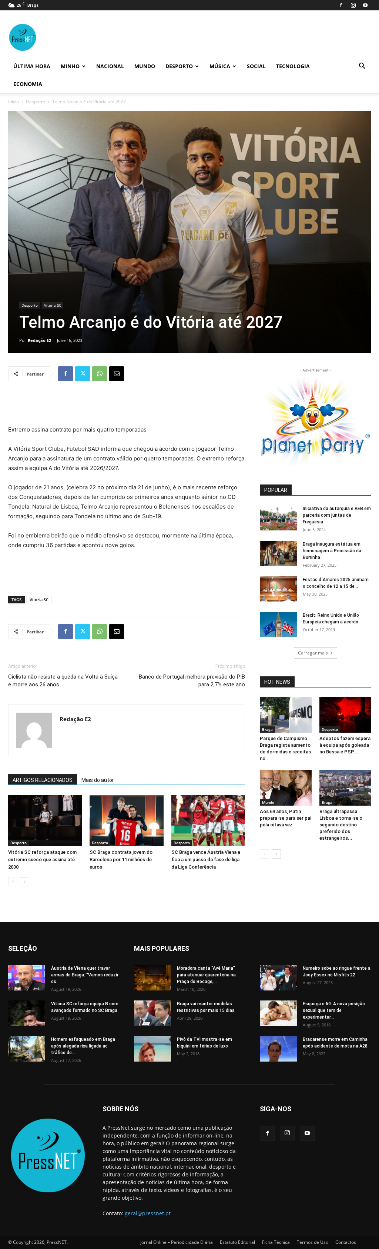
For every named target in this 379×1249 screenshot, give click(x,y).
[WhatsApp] (99, 373)
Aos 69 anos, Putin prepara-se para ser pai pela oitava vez (285, 818)
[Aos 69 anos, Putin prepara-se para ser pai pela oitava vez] (286, 788)
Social (256, 66)
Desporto (179, 66)
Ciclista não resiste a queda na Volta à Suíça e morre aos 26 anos (63, 680)
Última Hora (31, 66)
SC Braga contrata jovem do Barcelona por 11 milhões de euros (121, 859)
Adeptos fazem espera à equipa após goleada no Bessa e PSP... (344, 745)
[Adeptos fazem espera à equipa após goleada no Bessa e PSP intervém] (345, 715)
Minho (70, 66)
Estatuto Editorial (237, 1242)
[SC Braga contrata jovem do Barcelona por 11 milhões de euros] (126, 820)
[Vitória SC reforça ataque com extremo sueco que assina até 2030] (45, 820)
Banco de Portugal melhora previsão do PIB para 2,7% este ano (192, 680)
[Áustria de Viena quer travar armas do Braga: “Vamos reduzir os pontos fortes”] (26, 977)
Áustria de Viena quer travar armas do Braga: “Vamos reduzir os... (84, 975)
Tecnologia (293, 66)
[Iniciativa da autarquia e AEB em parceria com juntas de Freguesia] (278, 518)
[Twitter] (82, 373)
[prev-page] (12, 881)
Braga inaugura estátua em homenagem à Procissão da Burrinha (332, 551)
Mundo (144, 66)
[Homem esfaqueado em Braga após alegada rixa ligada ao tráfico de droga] (26, 1049)
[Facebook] (340, 5)
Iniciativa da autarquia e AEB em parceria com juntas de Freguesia (337, 515)
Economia (27, 83)
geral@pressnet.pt (148, 1213)
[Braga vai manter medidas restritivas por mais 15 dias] (152, 1013)
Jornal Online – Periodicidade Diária (176, 1242)
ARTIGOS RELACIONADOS (43, 780)
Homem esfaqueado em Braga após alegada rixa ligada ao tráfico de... (83, 1046)
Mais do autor (97, 780)
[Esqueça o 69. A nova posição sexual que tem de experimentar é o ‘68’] (278, 1013)
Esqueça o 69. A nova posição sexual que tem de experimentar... (334, 1010)
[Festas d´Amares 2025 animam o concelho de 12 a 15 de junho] (278, 589)
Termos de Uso (312, 1242)
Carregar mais (313, 653)
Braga (267, 729)
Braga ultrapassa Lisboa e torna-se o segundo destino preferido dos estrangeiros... (340, 825)
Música (219, 66)
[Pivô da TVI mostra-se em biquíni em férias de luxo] (152, 1049)
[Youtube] (365, 5)
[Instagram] (353, 5)
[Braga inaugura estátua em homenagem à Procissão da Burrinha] (278, 553)
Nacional (110, 66)
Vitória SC (52, 305)
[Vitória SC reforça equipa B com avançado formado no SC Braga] (26, 1013)
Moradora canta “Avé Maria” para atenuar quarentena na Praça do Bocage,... (206, 975)
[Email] (116, 373)
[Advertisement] (126, 406)
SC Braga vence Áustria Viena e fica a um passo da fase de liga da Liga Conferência (205, 859)
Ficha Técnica (276, 1242)
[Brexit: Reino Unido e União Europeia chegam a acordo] (278, 624)
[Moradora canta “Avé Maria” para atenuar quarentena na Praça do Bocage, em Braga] (152, 977)
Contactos (345, 1242)
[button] (362, 66)
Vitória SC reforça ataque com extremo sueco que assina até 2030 (42, 859)
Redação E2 (39, 340)
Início (13, 102)
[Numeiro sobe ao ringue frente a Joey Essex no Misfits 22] (278, 977)
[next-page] (24, 881)
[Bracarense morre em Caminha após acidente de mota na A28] (278, 1049)
